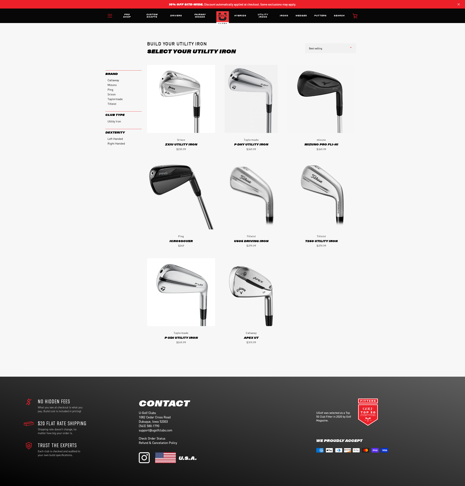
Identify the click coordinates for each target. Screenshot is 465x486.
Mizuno (112, 85)
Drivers (176, 15)
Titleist (112, 103)
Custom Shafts (152, 15)
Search (339, 15)
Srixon (112, 94)
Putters (320, 15)
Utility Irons (263, 15)
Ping (110, 89)
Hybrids (240, 15)
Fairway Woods (200, 15)
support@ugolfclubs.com (155, 430)
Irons (284, 15)
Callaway (113, 80)
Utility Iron (114, 121)
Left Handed (115, 138)
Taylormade (115, 99)
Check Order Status (152, 438)
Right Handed (116, 143)
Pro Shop (127, 15)
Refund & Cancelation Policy (158, 443)
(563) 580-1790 (149, 426)
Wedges (301, 15)
